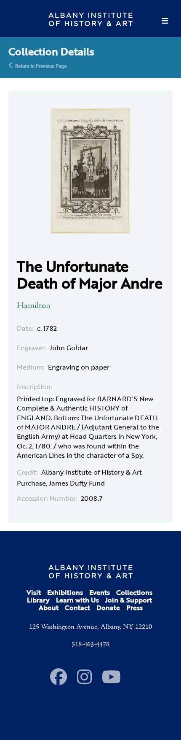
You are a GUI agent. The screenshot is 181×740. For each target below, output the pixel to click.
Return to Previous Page (41, 65)
